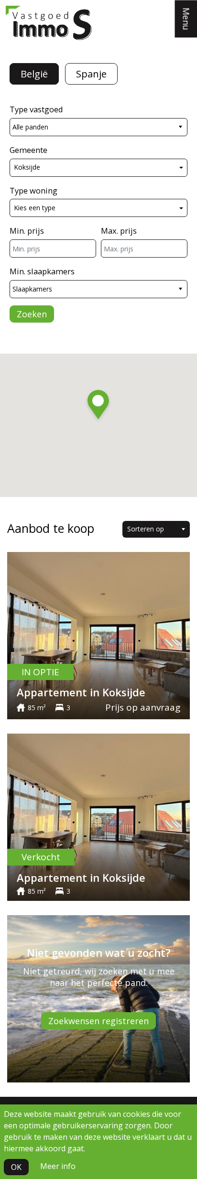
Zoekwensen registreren (98, 1021)
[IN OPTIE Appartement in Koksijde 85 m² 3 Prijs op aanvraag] (98, 634)
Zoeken (32, 314)
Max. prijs (119, 230)
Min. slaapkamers (42, 271)
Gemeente (28, 149)
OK (16, 1167)
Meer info (58, 1166)
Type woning (33, 190)
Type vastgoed (36, 109)
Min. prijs (27, 230)
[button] (98, 406)
